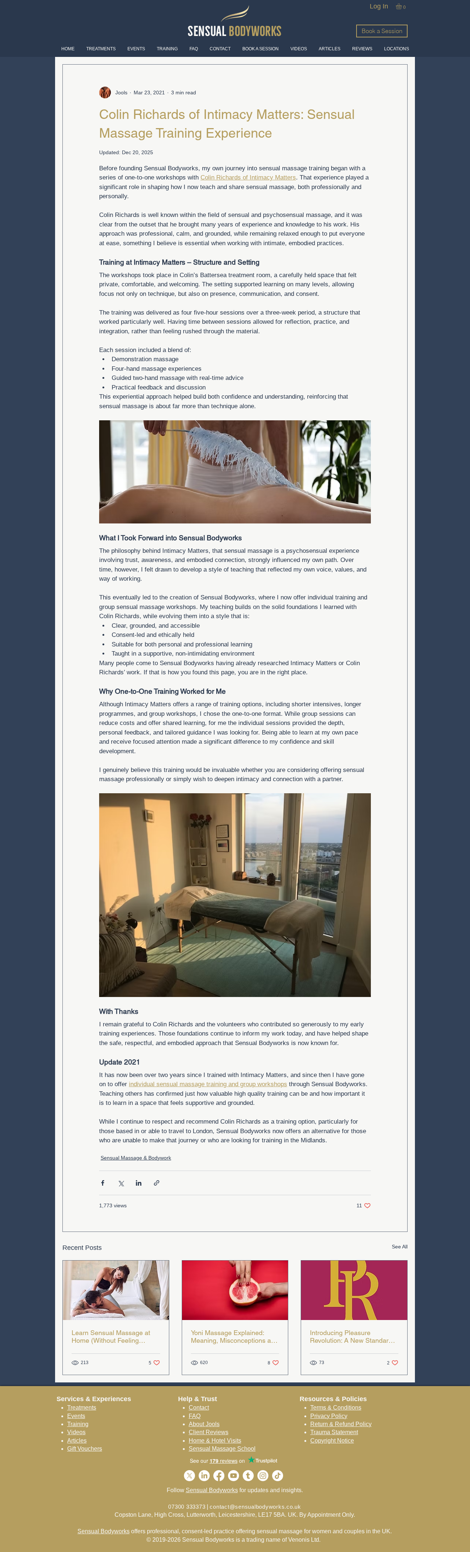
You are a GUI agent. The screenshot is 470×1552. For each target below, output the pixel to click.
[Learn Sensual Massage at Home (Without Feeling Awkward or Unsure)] (116, 1290)
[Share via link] (156, 1182)
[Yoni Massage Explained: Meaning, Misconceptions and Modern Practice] (235, 1290)
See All (400, 1247)
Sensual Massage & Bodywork (136, 1158)
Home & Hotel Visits (215, 1440)
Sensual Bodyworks (212, 1490)
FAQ (194, 1416)
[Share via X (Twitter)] (120, 1182)
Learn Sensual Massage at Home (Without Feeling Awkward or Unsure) (111, 1336)
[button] (402, 6)
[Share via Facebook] (102, 1182)
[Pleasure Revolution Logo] (354, 1290)
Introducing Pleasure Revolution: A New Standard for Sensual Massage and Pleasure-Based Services (351, 1336)
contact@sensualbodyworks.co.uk (255, 1507)
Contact (199, 1407)
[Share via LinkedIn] (138, 1182)
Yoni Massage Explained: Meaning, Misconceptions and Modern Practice (234, 1336)
